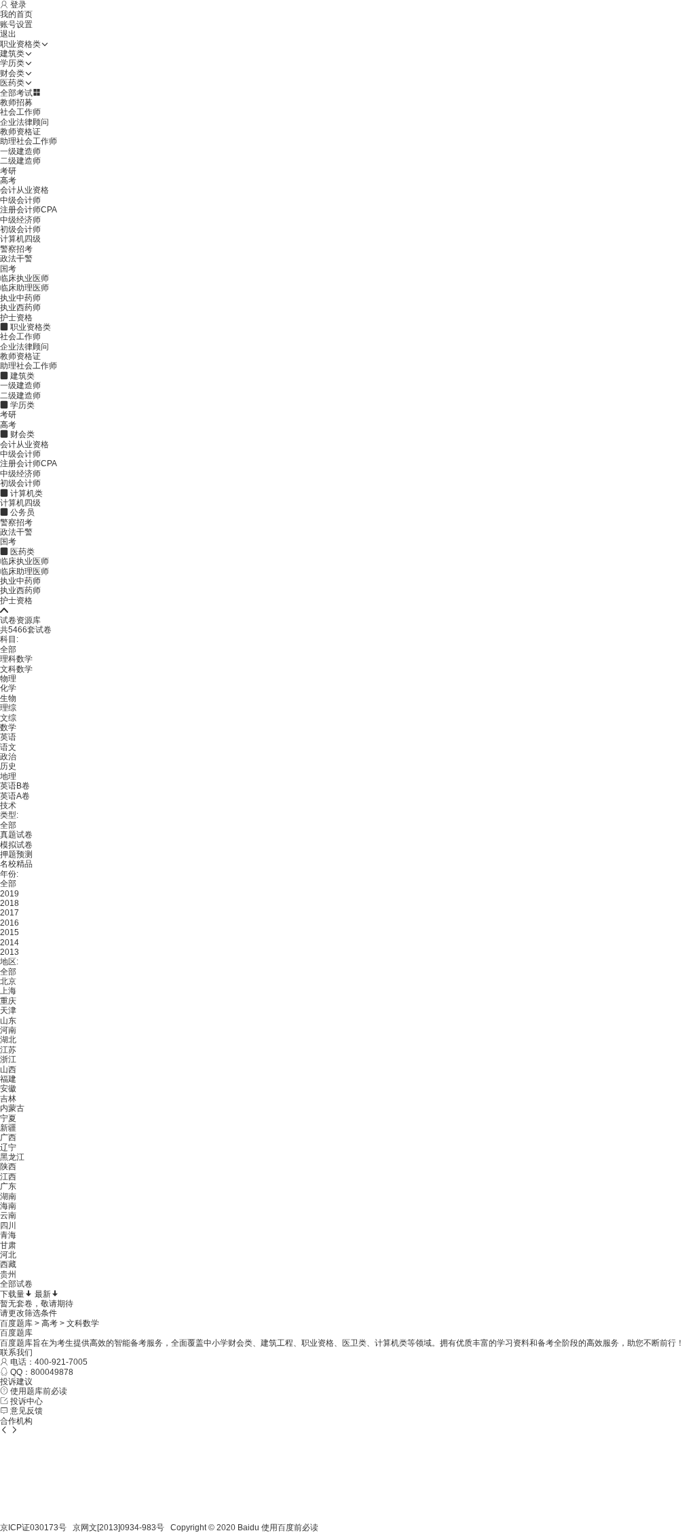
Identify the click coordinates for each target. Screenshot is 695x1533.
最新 (43, 1294)
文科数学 (16, 669)
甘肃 (8, 1245)
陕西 (8, 1166)
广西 (8, 1137)
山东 (8, 1020)
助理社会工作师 (28, 141)
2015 (9, 932)
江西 (8, 1176)
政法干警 (16, 258)
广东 (8, 1186)
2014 (9, 942)
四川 (8, 1225)
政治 (8, 756)
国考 (8, 268)
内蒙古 (12, 1108)
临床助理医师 (24, 287)
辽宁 (8, 1147)
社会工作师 (20, 112)
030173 (44, 1527)
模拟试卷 (16, 845)
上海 (8, 991)
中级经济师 (20, 220)
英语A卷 (15, 796)
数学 (8, 727)
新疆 (8, 1128)
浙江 (8, 1059)
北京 (8, 981)
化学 (8, 688)
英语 (8, 737)
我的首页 (16, 14)
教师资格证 (20, 131)
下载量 (12, 1294)
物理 (8, 678)
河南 (8, 1030)
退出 (8, 34)
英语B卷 (15, 786)
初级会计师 (20, 229)
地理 (8, 776)
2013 (9, 952)
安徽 (8, 1088)
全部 (8, 649)
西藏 (8, 1264)
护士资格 (16, 317)
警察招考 (16, 249)
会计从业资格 (24, 190)
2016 (9, 923)
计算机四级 (20, 239)
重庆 (8, 1001)
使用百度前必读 (289, 1527)
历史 (8, 766)
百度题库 (16, 1323)
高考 (8, 180)
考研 (8, 171)
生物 (8, 698)
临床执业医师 (24, 278)
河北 (8, 1255)
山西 (8, 1069)
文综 (8, 718)
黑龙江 (12, 1157)
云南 (8, 1215)
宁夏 (8, 1118)
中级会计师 (20, 200)
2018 (9, 903)
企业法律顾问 (24, 122)
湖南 (8, 1196)
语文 (8, 747)
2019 (9, 893)
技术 (8, 805)
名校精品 (16, 864)
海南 (8, 1206)
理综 (8, 708)
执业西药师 (20, 307)
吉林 (8, 1098)
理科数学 (16, 659)
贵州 (8, 1274)
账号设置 (16, 24)
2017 (9, 912)
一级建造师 (20, 151)
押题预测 (16, 854)
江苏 (8, 1050)
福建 (8, 1079)
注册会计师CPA (28, 209)
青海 (8, 1235)
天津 (8, 1010)
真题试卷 (16, 834)
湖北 (8, 1039)
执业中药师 (20, 298)
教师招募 (16, 102)
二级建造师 (20, 161)
